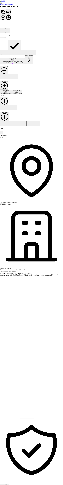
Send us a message (10, 418)
